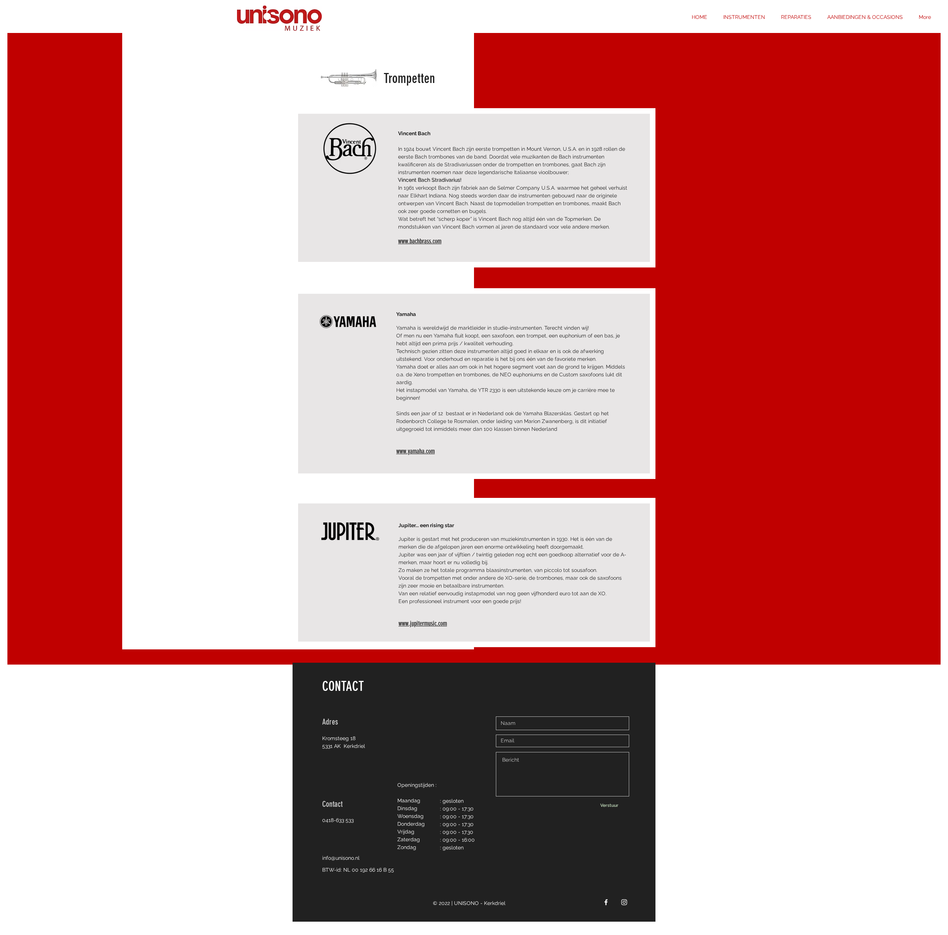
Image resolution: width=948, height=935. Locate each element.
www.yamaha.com (415, 451)
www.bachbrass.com (419, 241)
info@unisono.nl (341, 858)
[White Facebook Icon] (606, 902)
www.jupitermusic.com (422, 623)
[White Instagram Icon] (624, 902)
